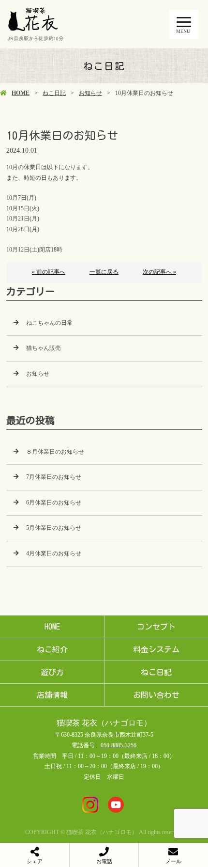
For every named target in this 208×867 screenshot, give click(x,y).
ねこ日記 (54, 93)
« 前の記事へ (48, 271)
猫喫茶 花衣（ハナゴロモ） (104, 723)
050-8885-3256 (118, 745)
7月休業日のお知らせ (53, 476)
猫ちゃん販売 (43, 348)
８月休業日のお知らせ (55, 451)
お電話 (104, 861)
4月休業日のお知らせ (53, 553)
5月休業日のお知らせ (53, 527)
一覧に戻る (104, 271)
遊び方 (52, 672)
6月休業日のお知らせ (53, 502)
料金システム (156, 649)
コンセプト (156, 627)
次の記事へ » (159, 271)
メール (173, 861)
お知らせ (90, 93)
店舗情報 (52, 695)
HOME (21, 93)
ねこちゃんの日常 (49, 322)
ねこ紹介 (52, 649)
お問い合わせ (156, 695)
